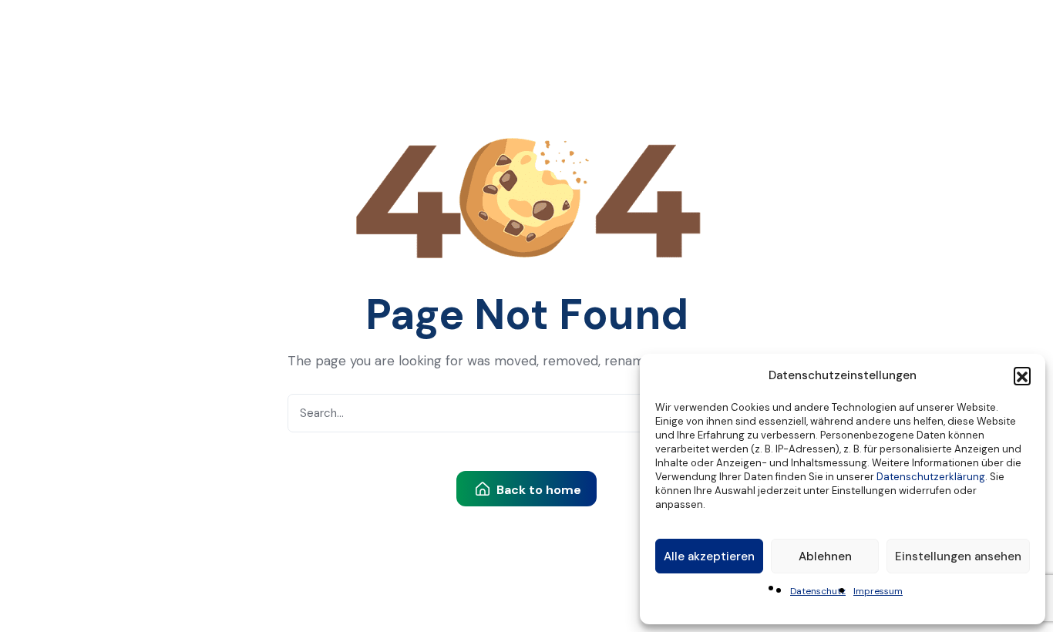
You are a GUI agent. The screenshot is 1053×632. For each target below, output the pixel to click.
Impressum (878, 591)
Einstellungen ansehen (958, 556)
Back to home (537, 490)
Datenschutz (818, 591)
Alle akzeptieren (709, 556)
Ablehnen (825, 556)
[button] (1022, 375)
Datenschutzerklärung (930, 476)
